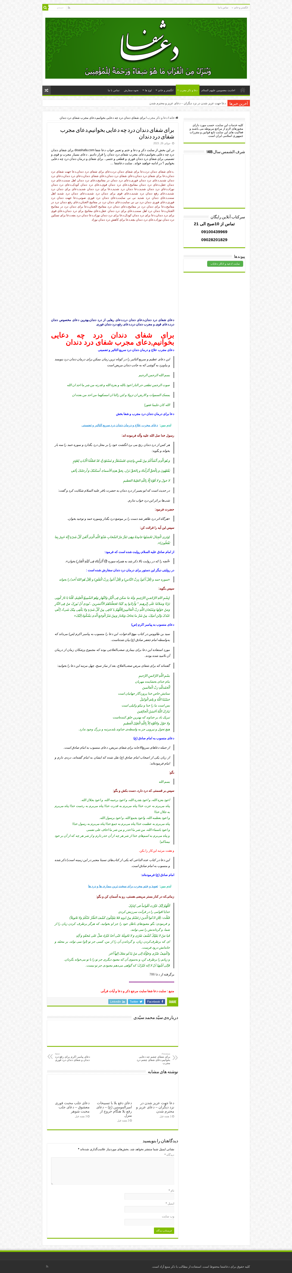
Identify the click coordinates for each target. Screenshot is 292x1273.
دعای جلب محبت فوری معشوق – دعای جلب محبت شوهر (72, 1107)
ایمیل (170, 1203)
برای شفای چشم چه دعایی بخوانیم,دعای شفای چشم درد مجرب (153, 1059)
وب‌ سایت (168, 1216)
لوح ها (148, 90)
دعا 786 (154, 974)
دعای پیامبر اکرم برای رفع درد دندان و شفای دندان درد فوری (72, 1057)
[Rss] (69, 7)
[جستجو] (45, 8)
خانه (172, 117)
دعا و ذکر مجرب (188, 90)
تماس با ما (223, 7)
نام (171, 1190)
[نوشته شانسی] (46, 90)
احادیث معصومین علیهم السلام (218, 90)
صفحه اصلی (243, 90)
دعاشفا (225, 1266)
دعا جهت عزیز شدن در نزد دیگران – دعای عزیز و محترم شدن (187, 103)
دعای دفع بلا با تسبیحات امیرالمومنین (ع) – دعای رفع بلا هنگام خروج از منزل (114, 1109)
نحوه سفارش (131, 90)
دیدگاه (169, 1154)
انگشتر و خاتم (241, 7)
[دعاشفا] (146, 47)
